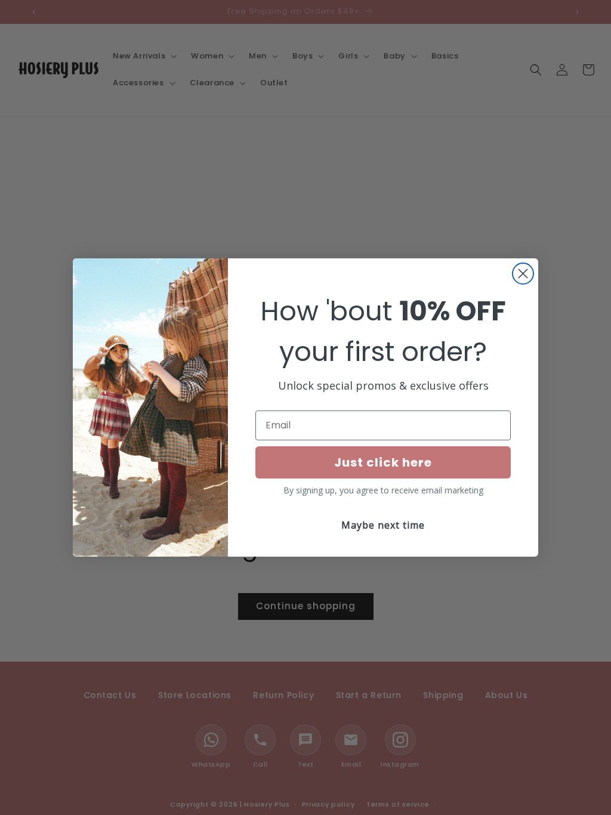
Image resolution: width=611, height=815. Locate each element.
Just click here (383, 462)
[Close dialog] (523, 273)
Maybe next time (383, 525)
